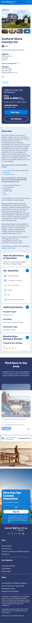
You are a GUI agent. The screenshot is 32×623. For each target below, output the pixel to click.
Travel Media (6, 568)
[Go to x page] (16, 533)
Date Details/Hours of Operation (13, 257)
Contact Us (6, 554)
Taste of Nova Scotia (8, 248)
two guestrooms (8, 174)
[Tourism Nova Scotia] (8, 2)
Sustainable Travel (8, 588)
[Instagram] (3, 440)
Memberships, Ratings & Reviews (12, 337)
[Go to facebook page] (3, 77)
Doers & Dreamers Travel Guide (13, 586)
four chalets (7, 170)
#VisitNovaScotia (24, 438)
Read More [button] (6, 428)
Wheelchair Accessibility (10, 591)
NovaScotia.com (7, 616)
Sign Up (16, 511)
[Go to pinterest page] (23, 533)
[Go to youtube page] (19, 533)
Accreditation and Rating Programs (14, 583)
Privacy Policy (7, 546)
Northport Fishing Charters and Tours (13, 419)
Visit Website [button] (16, 118)
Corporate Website (8, 566)
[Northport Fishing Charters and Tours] (16, 399)
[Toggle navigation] (29, 2)
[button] (27, 2)
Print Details (5, 82)
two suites (6, 172)
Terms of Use (6, 548)
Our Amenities (11, 270)
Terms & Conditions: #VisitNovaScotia (15, 551)
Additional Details (13, 307)
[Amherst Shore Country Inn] (16, 18)
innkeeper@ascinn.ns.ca (9, 72)
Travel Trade (6, 571)
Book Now (15, 112)
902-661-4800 (7, 69)
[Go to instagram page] (8, 533)
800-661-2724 (6, 71)
